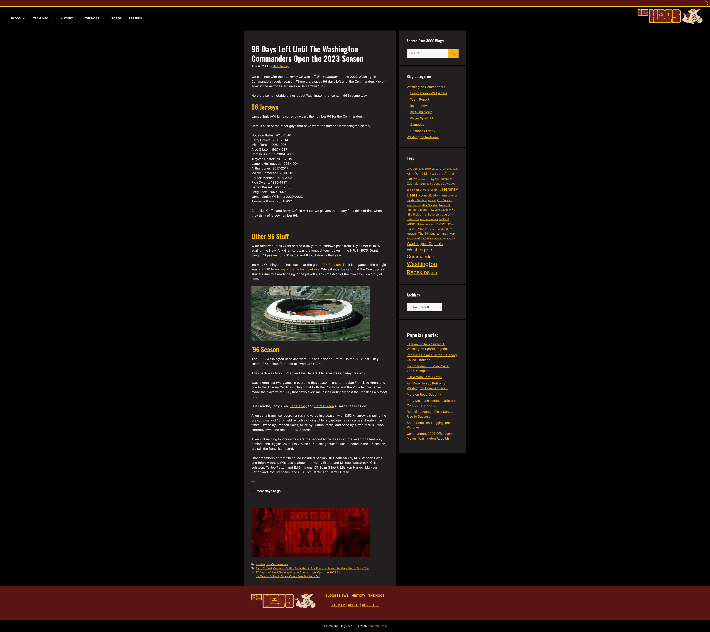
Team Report (419, 99)
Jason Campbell (449, 196)
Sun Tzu (424, 229)
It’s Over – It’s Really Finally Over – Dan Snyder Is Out (288, 576)
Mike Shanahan (430, 205)
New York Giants (438, 209)
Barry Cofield (264, 568)
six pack (413, 229)
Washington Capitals (425, 243)
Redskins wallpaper (429, 219)
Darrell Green (324, 406)
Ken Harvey (298, 406)
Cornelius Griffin (283, 568)
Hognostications (429, 195)
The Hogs (92, 18)
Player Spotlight (421, 118)
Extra (437, 189)
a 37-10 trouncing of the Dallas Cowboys (288, 269)
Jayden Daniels (417, 200)
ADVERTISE (370, 605)
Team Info (40, 18)
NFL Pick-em (415, 214)
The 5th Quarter (429, 233)
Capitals (412, 183)
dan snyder (413, 189)
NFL (452, 209)
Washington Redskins (423, 137)
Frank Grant (302, 568)
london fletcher (414, 205)
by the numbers (441, 179)
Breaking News (421, 112)
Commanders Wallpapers (428, 93)
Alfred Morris (436, 174)
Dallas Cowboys (444, 183)
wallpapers (423, 238)
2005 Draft (412, 169)
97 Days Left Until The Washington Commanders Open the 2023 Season (301, 572)
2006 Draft (424, 168)
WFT (434, 273)
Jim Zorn (432, 200)
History (66, 18)
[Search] (453, 53)
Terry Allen (362, 568)
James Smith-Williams (341, 568)
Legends (135, 18)
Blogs (16, 18)
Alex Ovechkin (418, 174)
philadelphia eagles (438, 214)
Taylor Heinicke (437, 229)
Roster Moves (420, 106)
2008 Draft (452, 169)
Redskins (413, 219)
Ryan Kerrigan (426, 224)
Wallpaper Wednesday (443, 238)
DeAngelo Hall (426, 190)
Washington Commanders (272, 564)
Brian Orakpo (424, 179)
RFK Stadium (331, 265)
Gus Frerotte (318, 568)
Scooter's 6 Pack (444, 224)
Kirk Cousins (444, 200)
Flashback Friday (422, 131)
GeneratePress (377, 626)
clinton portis (426, 184)
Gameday (417, 124)
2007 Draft (439, 168)
